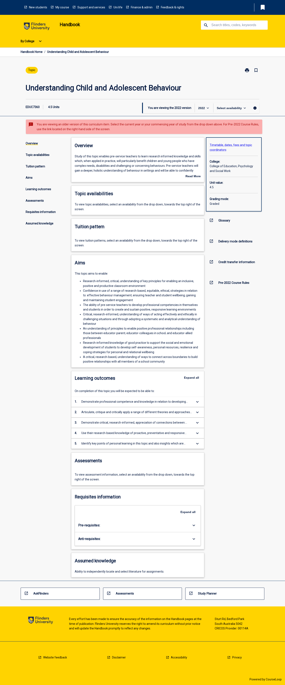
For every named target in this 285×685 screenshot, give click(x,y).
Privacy (237, 657)
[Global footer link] (40, 621)
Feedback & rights (172, 7)
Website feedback (55, 657)
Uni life (117, 7)
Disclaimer (119, 657)
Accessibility (179, 657)
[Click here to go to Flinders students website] (36, 27)
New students (38, 7)
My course (62, 7)
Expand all (191, 377)
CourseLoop (274, 679)
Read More (193, 176)
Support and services (91, 7)
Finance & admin (142, 7)
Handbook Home (32, 51)
